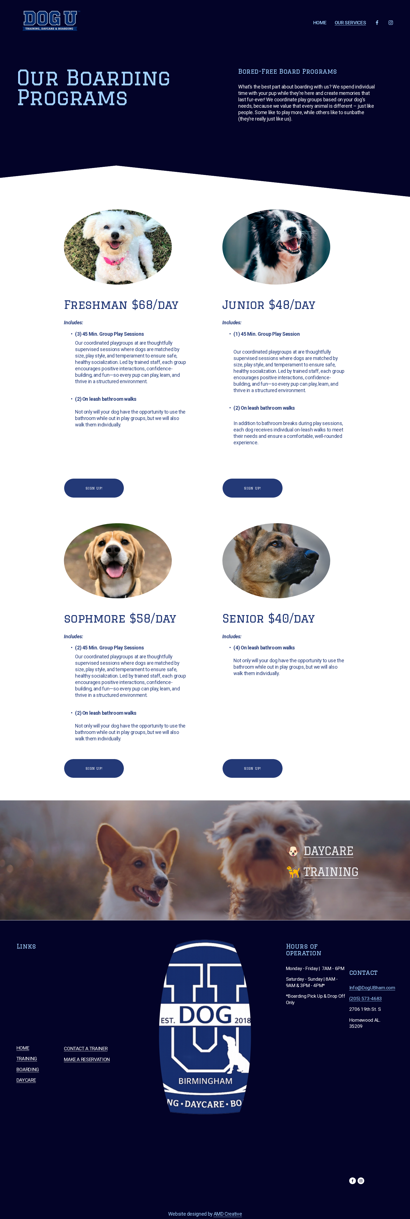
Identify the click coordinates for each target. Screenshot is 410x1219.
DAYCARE (328, 850)
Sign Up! (94, 488)
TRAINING (330, 871)
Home (320, 22)
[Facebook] (377, 22)
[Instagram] (391, 22)
